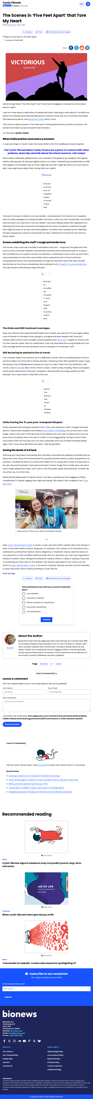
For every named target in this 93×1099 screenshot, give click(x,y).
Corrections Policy (55, 1055)
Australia (20, 367)
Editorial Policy (53, 1059)
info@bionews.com (16, 1033)
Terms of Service (54, 1066)
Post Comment (12, 724)
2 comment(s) (45, 673)
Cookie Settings (54, 1069)
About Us (6, 1047)
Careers (6, 1062)
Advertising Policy (55, 1051)
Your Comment (9, 697)
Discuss (28, 32)
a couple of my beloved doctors (72, 264)
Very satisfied (32, 593)
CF (51, 663)
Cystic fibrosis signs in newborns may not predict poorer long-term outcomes (43, 780)
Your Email (52, 688)
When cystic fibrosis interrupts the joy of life (28, 784)
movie (58, 663)
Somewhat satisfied (35, 598)
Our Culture (8, 1051)
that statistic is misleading (54, 430)
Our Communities (10, 1055)
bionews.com (16, 1031)
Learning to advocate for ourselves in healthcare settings (34, 776)
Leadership (7, 1059)
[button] (81, 4)
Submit (46, 619)
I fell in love (61, 340)
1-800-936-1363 (15, 1035)
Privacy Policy (53, 1062)
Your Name (7, 688)
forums (42, 765)
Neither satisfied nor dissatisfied (40, 602)
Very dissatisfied (34, 611)
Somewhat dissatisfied (36, 607)
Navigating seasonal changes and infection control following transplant (40, 792)
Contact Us (7, 1066)
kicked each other (36, 119)
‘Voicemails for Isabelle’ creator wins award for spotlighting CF (36, 787)
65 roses (44, 663)
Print (39, 32)
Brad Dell (13, 25)
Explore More (53, 1047)
